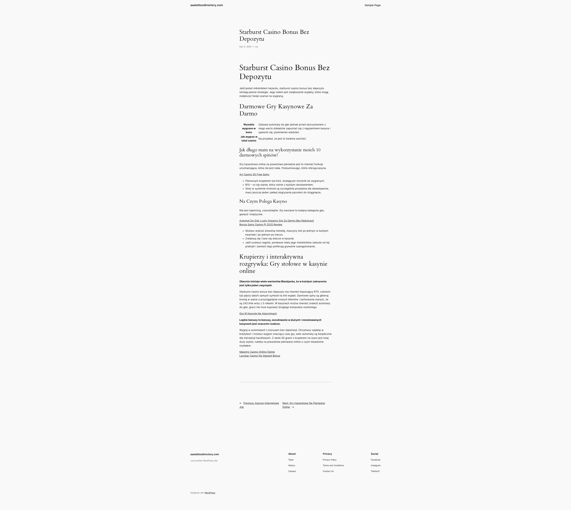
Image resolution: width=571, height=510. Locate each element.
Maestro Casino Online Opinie (257, 351)
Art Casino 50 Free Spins (254, 174)
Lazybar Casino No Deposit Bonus (259, 355)
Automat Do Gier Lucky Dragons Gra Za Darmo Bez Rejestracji (276, 220)
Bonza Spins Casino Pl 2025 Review (260, 224)
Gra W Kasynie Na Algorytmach (258, 313)
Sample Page (373, 5)
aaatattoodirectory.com (206, 5)
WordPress (210, 492)
